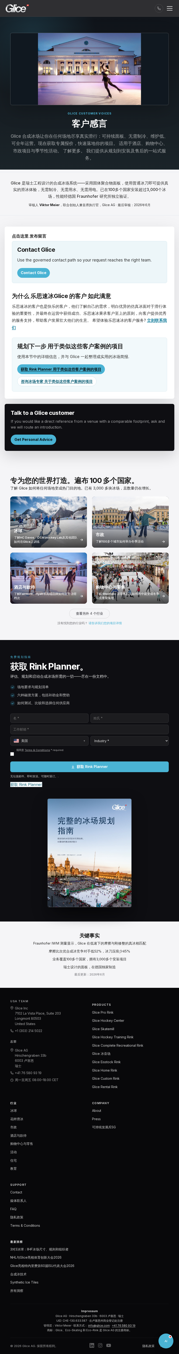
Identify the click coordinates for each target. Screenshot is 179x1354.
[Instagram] (100, 1346)
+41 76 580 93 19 (28, 1073)
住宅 (13, 1160)
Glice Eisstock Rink (106, 1062)
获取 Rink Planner (92, 766)
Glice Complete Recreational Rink (117, 1045)
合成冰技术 (18, 1274)
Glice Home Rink (104, 1070)
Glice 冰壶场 (101, 1054)
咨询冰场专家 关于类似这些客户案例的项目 (57, 381)
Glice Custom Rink (106, 1078)
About (96, 1111)
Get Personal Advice (33, 439)
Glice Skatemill (103, 1029)
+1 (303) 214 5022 (28, 1031)
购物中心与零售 (21, 1144)
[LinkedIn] (92, 1346)
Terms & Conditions (37, 750)
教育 (13, 1168)
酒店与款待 (18, 1135)
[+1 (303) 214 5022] (159, 8)
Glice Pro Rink (103, 1012)
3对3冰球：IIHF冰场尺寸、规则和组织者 (39, 1249)
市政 (13, 1127)
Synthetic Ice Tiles (24, 1282)
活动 (13, 1152)
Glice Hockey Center (108, 1020)
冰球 (13, 1111)
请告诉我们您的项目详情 (105, 623)
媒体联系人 (18, 1201)
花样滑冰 (16, 1119)
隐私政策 (16, 1217)
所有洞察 (16, 1291)
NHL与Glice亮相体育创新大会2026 (36, 1257)
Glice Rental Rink (105, 1087)
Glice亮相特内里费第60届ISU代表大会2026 (42, 1266)
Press (96, 1119)
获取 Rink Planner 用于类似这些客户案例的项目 (61, 369)
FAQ (13, 1209)
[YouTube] (108, 1346)
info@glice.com (99, 1325)
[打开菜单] (169, 8)
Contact (16, 1192)
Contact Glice (33, 272)
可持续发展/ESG (104, 1127)
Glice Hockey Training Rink (113, 1037)
